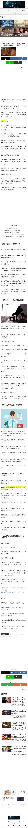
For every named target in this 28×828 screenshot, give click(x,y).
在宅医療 (23, 634)
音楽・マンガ (5, 634)
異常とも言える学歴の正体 (11, 228)
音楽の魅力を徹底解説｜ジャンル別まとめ (12, 592)
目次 (12, 225)
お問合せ (14, 823)
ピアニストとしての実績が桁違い (13, 230)
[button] (18, 62)
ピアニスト (13, 634)
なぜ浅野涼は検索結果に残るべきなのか (14, 236)
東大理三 (4, 636)
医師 (18, 634)
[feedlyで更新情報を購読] (7, 684)
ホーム (7, 821)
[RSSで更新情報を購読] (20, 684)
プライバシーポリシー (20, 821)
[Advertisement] (14, 83)
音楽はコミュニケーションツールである (14, 234)
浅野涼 (10, 636)
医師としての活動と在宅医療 (12, 232)
